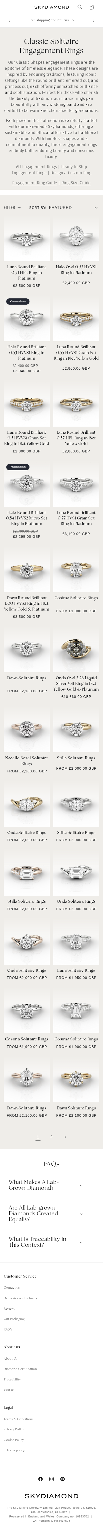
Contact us (12, 1287)
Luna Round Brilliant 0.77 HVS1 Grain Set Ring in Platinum (76, 518)
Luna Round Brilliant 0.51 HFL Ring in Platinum (26, 273)
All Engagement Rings (36, 166)
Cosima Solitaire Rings (76, 598)
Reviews (9, 1308)
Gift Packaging (14, 1319)
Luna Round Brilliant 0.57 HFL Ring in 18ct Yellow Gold (76, 438)
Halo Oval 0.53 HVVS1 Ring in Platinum (76, 270)
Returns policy (14, 1450)
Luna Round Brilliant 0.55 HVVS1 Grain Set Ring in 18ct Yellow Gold (76, 353)
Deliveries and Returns (20, 1298)
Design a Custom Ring (70, 172)
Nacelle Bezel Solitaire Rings (26, 761)
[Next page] (65, 1137)
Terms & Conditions (19, 1419)
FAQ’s (8, 1329)
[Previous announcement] (9, 20)
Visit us (9, 1390)
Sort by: (37, 207)
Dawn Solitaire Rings (26, 678)
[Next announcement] (93, 20)
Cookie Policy (14, 1440)
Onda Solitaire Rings (26, 833)
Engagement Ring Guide (34, 182)
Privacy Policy (14, 1429)
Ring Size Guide (76, 182)
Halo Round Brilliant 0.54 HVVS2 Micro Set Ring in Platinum (27, 518)
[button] (10, 7)
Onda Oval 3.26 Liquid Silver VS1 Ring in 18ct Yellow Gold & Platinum (76, 684)
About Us (10, 1358)
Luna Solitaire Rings (76, 971)
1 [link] (38, 1137)
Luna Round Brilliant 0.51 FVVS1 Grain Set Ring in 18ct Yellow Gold (26, 438)
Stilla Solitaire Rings (76, 758)
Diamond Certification (20, 1369)
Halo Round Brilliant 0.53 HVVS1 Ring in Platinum (27, 353)
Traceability (12, 1379)
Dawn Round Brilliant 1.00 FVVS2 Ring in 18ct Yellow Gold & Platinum (26, 604)
